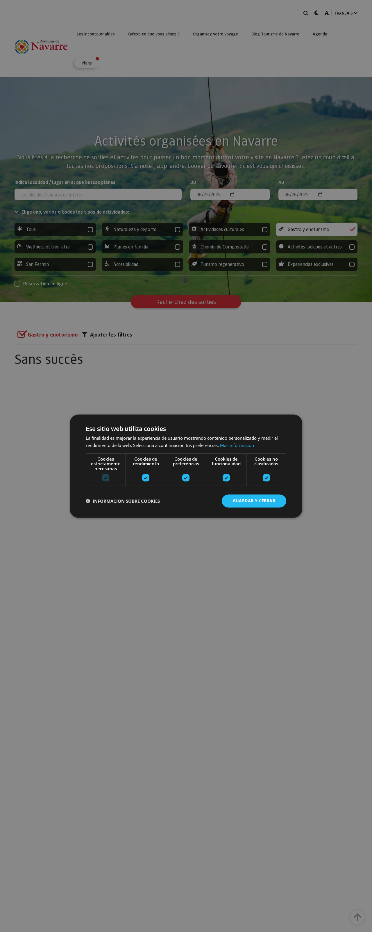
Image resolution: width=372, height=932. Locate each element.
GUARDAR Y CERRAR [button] (254, 500)
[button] (123, 501)
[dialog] (186, 466)
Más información (237, 445)
